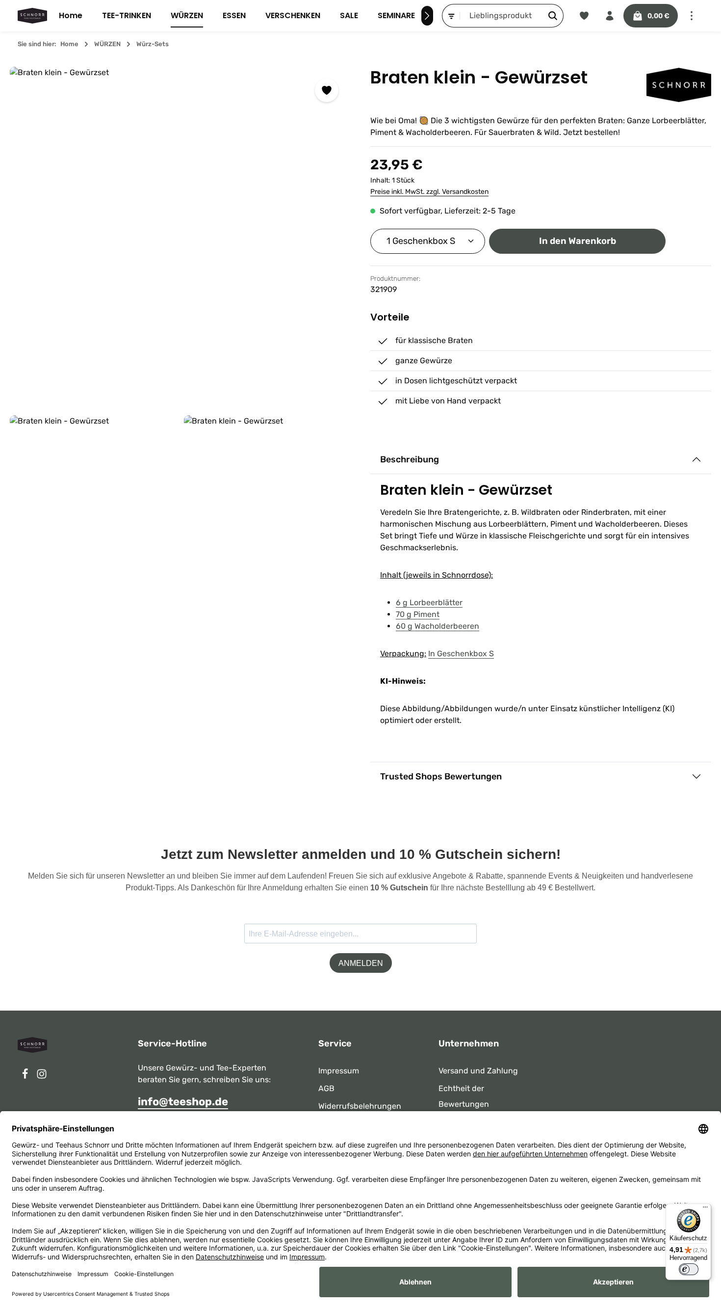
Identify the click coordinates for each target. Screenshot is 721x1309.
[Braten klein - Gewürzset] (180, 237)
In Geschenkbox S (461, 653)
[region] (180, 324)
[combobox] (501, 15)
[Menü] (705, 1209)
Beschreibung (409, 459)
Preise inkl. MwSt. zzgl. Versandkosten (429, 191)
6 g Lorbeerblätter (429, 602)
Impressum (338, 1070)
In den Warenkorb (577, 241)
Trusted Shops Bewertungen (441, 776)
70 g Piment (417, 614)
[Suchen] (553, 15)
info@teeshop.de (183, 1101)
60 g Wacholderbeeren (437, 626)
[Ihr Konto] (609, 15)
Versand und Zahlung (478, 1070)
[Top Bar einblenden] (691, 15)
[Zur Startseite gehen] (32, 16)
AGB (326, 1088)
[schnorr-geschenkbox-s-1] (267, 498)
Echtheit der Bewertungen (463, 1096)
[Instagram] (41, 1076)
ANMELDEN (360, 963)
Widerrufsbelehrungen (359, 1106)
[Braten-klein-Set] (93, 498)
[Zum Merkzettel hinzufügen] (326, 90)
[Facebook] (26, 1076)
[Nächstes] (427, 16)
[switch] (688, 1269)
